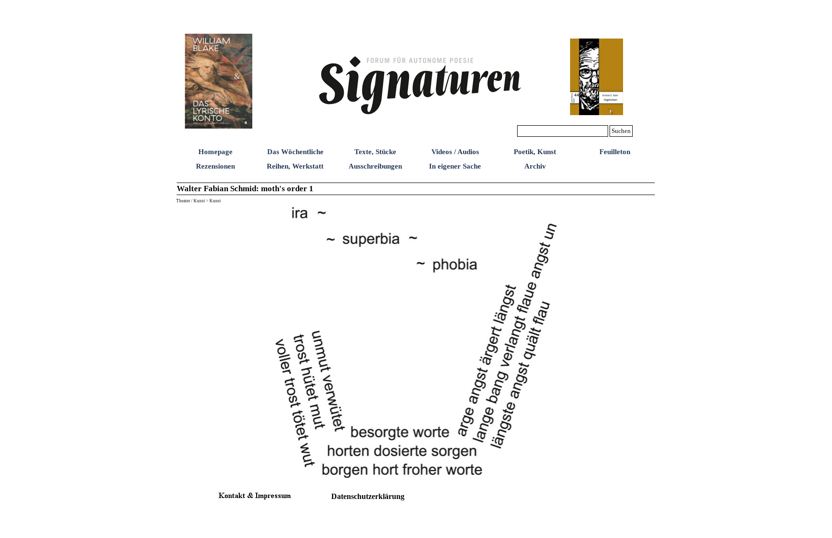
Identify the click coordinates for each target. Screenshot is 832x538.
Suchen (621, 130)
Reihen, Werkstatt (295, 166)
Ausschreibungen (375, 166)
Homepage (215, 152)
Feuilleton (614, 152)
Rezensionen (215, 166)
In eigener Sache (455, 166)
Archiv (535, 166)
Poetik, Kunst (535, 152)
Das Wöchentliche (295, 152)
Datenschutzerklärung (367, 496)
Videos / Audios (455, 152)
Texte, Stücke (375, 152)
